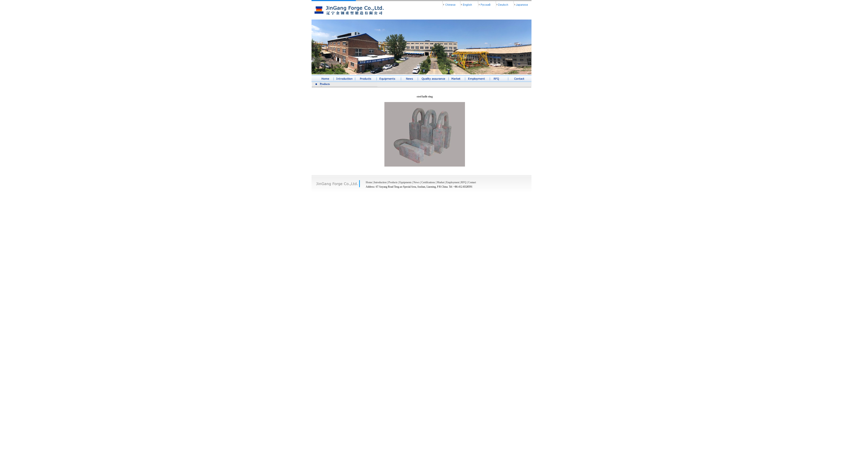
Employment (452, 182)
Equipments (405, 182)
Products (393, 182)
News (416, 182)
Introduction (380, 182)
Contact (472, 182)
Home (369, 182)
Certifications (428, 182)
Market (440, 182)
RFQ (463, 182)
